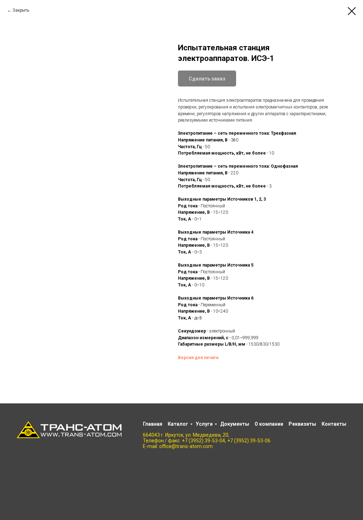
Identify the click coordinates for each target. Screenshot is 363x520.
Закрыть (20, 10)
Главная (152, 424)
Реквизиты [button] (302, 424)
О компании (269, 424)
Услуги (204, 424)
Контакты (334, 424)
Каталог (178, 424)
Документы (234, 424)
